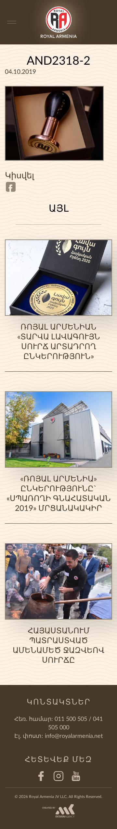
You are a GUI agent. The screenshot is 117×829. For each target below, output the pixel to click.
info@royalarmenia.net (74, 736)
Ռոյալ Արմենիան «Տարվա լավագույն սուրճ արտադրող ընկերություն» (58, 342)
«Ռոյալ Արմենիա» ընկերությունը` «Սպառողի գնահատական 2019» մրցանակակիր (58, 493)
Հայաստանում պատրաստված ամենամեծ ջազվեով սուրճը (58, 645)
